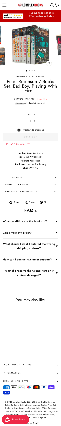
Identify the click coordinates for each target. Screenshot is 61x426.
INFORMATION (12, 372)
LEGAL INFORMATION (17, 364)
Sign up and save (16, 381)
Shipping (19, 103)
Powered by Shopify (31, 423)
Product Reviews (17, 184)
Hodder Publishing (30, 76)
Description (14, 177)
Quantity (30, 114)
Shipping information (21, 191)
